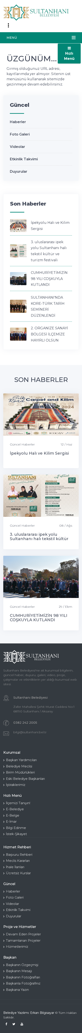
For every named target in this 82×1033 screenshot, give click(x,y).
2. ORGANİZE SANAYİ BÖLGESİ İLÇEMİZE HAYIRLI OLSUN (49, 334)
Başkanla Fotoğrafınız (23, 983)
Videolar (17, 147)
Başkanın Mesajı (19, 971)
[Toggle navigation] (8, 25)
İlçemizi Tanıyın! (18, 803)
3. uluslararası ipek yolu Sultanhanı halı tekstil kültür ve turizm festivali (39, 539)
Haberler (18, 122)
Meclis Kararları (18, 861)
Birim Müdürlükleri (20, 772)
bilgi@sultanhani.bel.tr (30, 732)
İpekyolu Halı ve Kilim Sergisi (39, 453)
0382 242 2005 (25, 723)
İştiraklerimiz (15, 785)
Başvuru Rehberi (19, 854)
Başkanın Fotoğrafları (23, 977)
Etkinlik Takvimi (24, 159)
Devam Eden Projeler (23, 934)
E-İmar (11, 821)
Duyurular (18, 171)
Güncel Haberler (22, 444)
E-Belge (12, 815)
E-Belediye (15, 809)
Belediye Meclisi (19, 766)
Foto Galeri (20, 134)
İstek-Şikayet (16, 834)
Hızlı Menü (69, 56)
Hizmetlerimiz (17, 946)
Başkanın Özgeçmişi (22, 965)
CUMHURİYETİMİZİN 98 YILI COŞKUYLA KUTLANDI (49, 279)
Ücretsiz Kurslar (18, 873)
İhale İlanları (15, 867)
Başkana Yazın (17, 990)
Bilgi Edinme (16, 828)
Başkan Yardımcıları (21, 760)
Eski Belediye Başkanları (25, 779)
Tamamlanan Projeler (23, 940)
